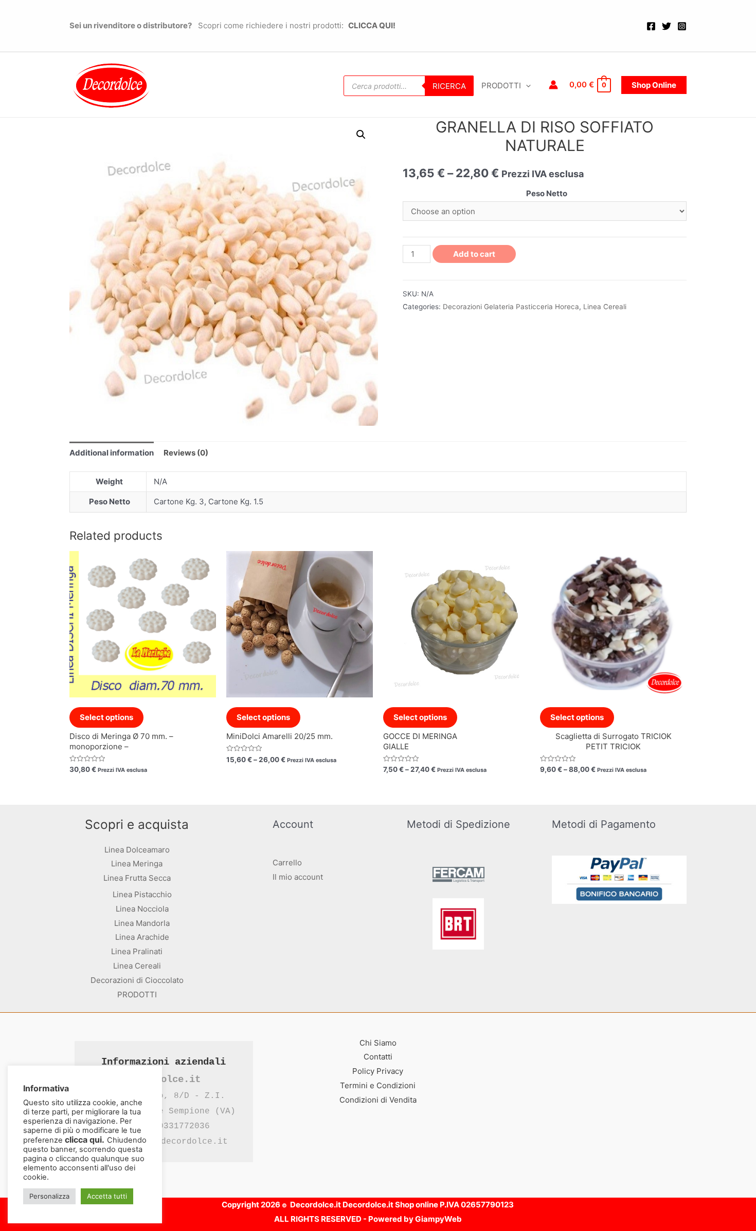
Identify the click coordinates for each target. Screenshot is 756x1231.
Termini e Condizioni (378, 1085)
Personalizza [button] (49, 1196)
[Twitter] (666, 26)
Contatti (378, 1057)
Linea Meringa (137, 863)
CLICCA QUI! (371, 25)
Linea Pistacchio (142, 894)
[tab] (111, 453)
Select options (106, 717)
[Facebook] (651, 26)
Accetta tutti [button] (107, 1196)
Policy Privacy (377, 1071)
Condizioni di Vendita (378, 1100)
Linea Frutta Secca (137, 878)
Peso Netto (546, 193)
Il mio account (298, 877)
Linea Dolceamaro (137, 850)
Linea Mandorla (142, 923)
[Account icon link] (553, 84)
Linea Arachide (142, 937)
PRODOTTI (501, 85)
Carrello (287, 862)
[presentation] (526, 86)
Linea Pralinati (137, 951)
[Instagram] (682, 26)
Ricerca (449, 86)
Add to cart (474, 254)
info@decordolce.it (181, 1141)
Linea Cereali (604, 306)
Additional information (111, 453)
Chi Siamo (378, 1043)
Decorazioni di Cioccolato (137, 980)
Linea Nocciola (142, 909)
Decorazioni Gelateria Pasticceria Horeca (511, 306)
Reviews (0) (186, 453)
